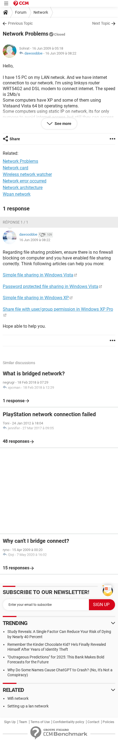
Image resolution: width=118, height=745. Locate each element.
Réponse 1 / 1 (15, 222)
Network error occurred (24, 181)
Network (40, 12)
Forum (20, 12)
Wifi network (18, 698)
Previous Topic (20, 23)
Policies (108, 722)
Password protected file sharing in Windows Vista (50, 286)
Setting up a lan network (28, 706)
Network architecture (23, 187)
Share (15, 139)
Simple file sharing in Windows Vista (38, 275)
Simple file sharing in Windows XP (36, 297)
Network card (15, 167)
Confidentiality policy (68, 722)
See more (62, 123)
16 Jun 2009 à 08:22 (60, 53)
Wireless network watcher (27, 174)
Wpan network (16, 194)
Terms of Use (40, 722)
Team (23, 722)
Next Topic (101, 23)
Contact (93, 722)
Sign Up (10, 722)
